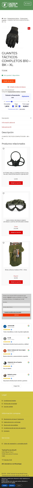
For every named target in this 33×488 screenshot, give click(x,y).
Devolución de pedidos (11, 425)
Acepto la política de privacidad (13, 312)
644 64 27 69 (8, 460)
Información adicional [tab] (8, 122)
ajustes (13, 482)
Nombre (5, 302)
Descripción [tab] (5, 118)
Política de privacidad (10, 403)
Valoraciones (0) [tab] (6, 127)
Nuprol (16, 276)
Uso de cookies (8, 406)
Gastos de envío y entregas (12, 422)
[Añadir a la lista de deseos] (4, 149)
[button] (29, 28)
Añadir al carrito (8, 81)
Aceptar (4, 485)
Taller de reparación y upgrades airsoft (15, 443)
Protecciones (23, 18)
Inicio (5, 18)
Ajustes (19, 485)
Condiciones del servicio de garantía (15, 428)
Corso (16, 226)
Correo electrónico (8, 307)
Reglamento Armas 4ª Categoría (14, 419)
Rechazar (12, 485)
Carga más (16, 386)
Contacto (6, 431)
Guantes (4, 20)
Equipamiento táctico (13, 18)
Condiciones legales (10, 400)
